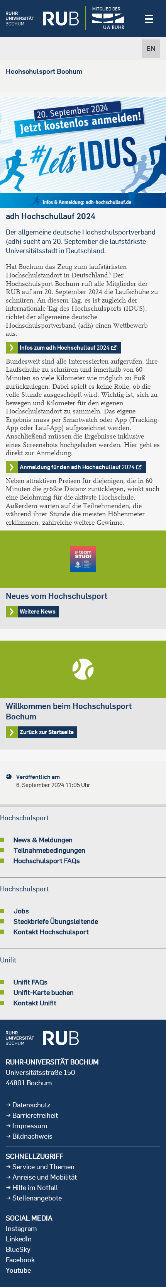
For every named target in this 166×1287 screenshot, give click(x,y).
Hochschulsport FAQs (47, 860)
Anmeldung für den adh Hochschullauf (77, 467)
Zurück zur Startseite (83, 695)
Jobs (21, 910)
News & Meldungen (43, 839)
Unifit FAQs (30, 982)
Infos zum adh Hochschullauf (65, 347)
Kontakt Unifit (35, 1002)
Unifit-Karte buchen (44, 992)
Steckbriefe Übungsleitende (56, 921)
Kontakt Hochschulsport (51, 931)
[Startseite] (42, 18)
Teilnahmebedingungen (49, 850)
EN (151, 48)
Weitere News (83, 579)
